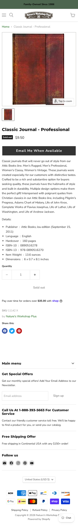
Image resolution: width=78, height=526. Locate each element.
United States (37, 479)
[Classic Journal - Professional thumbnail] (8, 115)
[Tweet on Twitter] (12, 331)
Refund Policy (40, 510)
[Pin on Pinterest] (19, 331)
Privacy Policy (59, 510)
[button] (39, 151)
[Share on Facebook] (5, 331)
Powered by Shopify (39, 519)
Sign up (58, 396)
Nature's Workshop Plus (21, 316)
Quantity (7, 266)
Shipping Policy (19, 510)
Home (5, 26)
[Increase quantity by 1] (35, 275)
